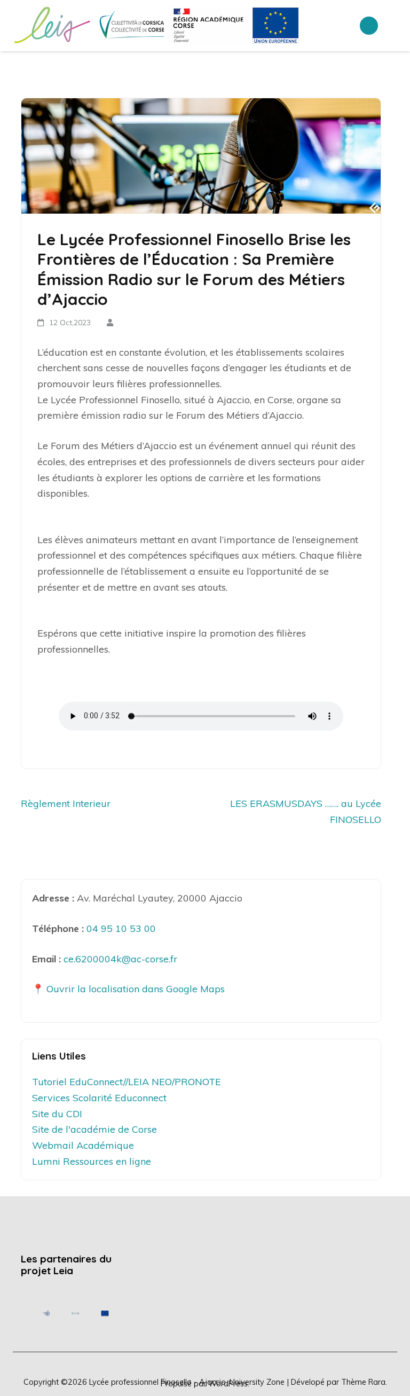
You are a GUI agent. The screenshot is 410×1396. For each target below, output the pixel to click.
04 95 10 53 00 (121, 928)
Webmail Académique (83, 1145)
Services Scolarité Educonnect (99, 1098)
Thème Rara (363, 1382)
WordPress (228, 1383)
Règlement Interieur (66, 803)
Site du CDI (57, 1114)
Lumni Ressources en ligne (91, 1161)
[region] (75, 1313)
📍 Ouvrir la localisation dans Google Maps (128, 989)
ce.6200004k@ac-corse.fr (120, 959)
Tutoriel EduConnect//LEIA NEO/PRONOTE (126, 1082)
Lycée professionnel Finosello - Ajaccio (157, 1382)
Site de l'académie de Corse (94, 1129)
